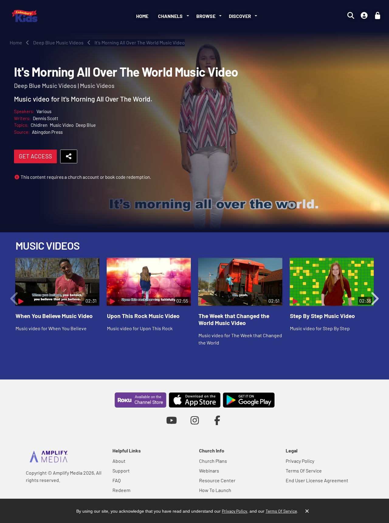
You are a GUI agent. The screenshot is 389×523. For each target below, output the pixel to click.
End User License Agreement (317, 480)
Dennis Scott (45, 118)
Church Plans (213, 461)
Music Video (62, 125)
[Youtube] (171, 420)
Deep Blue (86, 125)
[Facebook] (217, 420)
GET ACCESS (35, 156)
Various (43, 111)
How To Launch (215, 490)
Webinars (209, 470)
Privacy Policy (300, 461)
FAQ (116, 480)
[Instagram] (195, 420)
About (119, 461)
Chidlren (39, 125)
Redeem (121, 490)
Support (121, 470)
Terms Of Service (304, 470)
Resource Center (217, 480)
